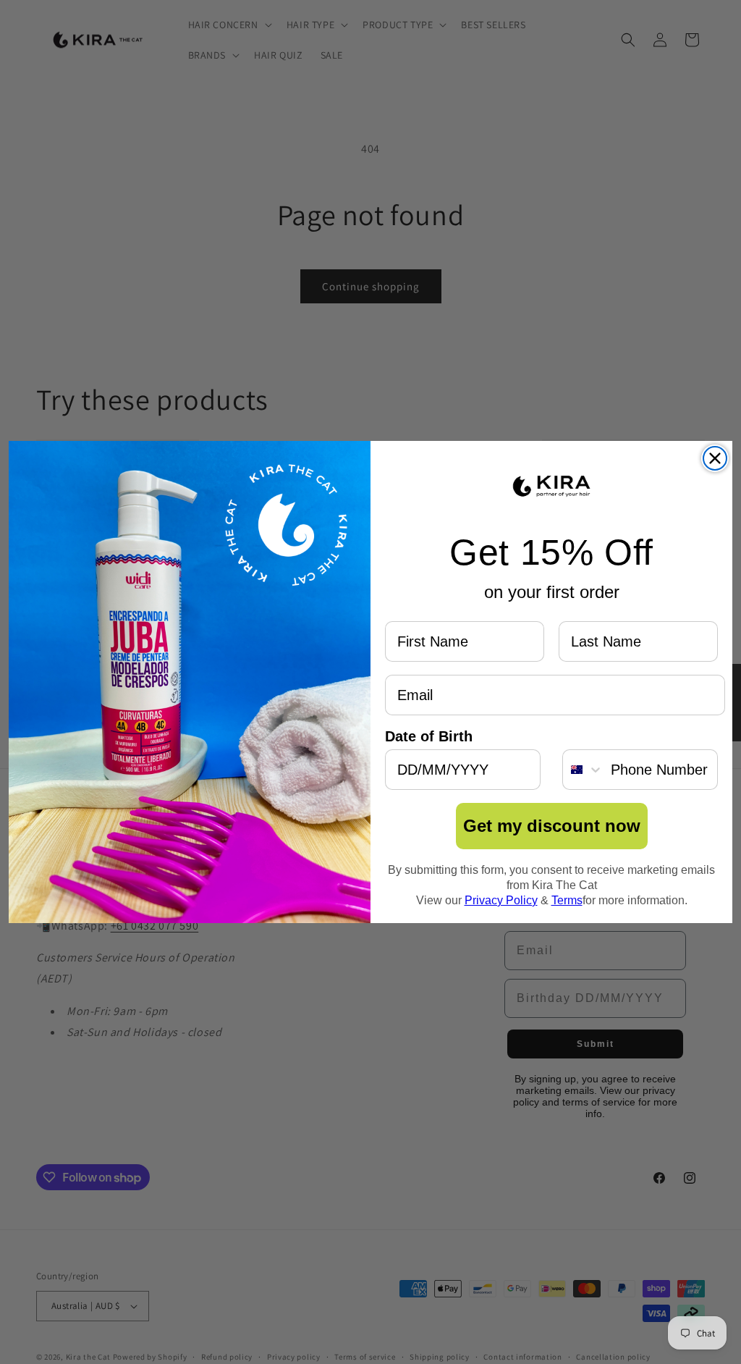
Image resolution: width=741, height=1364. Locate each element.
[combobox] (583, 769)
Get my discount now (551, 825)
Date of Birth (429, 736)
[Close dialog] (715, 458)
